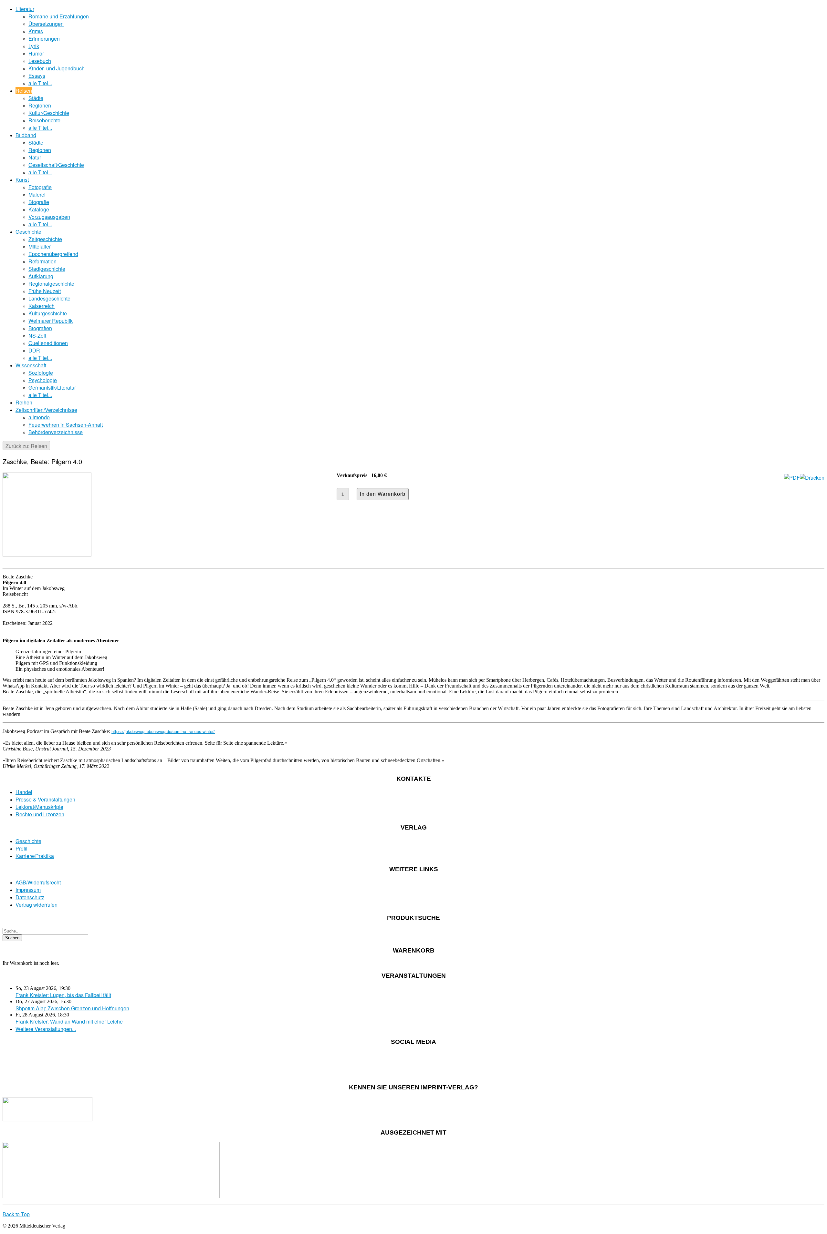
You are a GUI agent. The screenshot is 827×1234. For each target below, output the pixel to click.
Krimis (35, 31)
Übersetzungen (46, 23)
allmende (39, 417)
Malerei (37, 194)
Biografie (38, 202)
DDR (34, 350)
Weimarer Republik (50, 320)
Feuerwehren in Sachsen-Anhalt (65, 424)
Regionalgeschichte (51, 283)
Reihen (24, 402)
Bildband (26, 135)
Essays (36, 75)
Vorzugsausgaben (49, 216)
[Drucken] (812, 477)
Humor (36, 53)
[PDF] (792, 477)
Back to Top (16, 1214)
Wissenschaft (31, 365)
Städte (35, 98)
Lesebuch (39, 61)
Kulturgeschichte (47, 313)
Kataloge (38, 209)
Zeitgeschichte (45, 239)
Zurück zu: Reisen (26, 446)
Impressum (28, 889)
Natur (34, 157)
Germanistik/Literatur (52, 387)
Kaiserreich (41, 306)
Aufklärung (40, 276)
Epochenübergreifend (53, 254)
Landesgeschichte (49, 298)
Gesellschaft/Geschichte (56, 164)
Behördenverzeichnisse (55, 432)
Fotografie (40, 187)
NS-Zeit (37, 335)
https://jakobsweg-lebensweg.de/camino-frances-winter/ (163, 731)
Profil (21, 848)
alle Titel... (40, 83)
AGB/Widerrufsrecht (38, 882)
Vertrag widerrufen (37, 904)
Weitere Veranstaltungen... (46, 1029)
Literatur (25, 9)
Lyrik (33, 46)
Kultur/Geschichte (48, 113)
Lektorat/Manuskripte (39, 807)
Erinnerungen (44, 38)
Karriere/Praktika (35, 856)
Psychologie (42, 380)
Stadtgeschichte (46, 268)
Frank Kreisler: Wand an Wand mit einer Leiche (69, 1021)
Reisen (24, 90)
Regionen (39, 105)
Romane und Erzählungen (58, 16)
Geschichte (28, 231)
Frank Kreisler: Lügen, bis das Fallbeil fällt (63, 995)
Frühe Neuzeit (44, 291)
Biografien (40, 328)
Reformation (42, 261)
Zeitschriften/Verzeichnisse (46, 409)
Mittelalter (39, 246)
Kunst (22, 179)
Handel (24, 792)
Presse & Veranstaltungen (45, 799)
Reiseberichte (44, 120)
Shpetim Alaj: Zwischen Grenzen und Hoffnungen (72, 1008)
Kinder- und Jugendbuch (56, 68)
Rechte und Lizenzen (40, 814)
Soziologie (40, 372)
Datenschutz (30, 897)
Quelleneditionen (48, 343)
